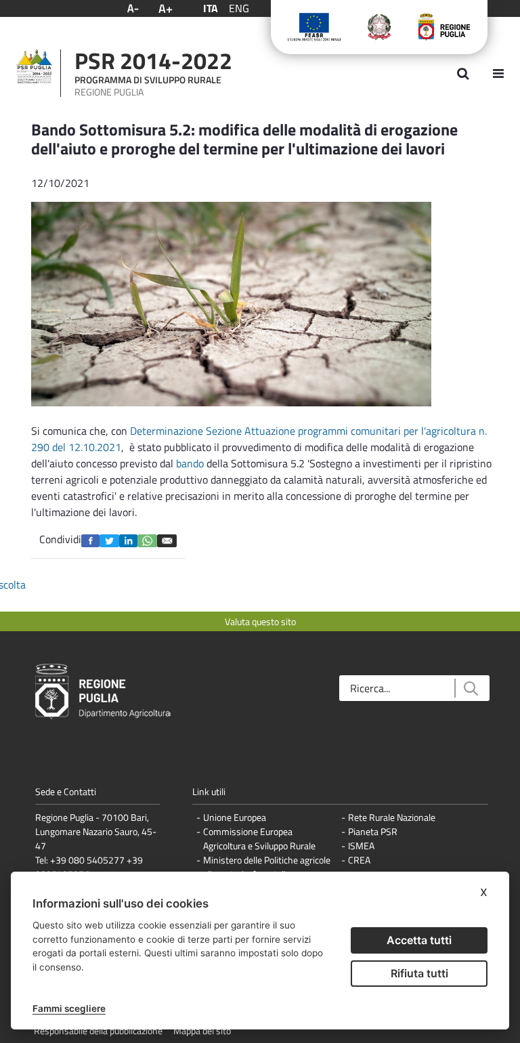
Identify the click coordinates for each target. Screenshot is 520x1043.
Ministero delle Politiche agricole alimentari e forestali (266, 867)
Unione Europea (234, 817)
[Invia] (470, 688)
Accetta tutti (419, 940)
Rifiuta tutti (419, 973)
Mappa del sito (202, 1030)
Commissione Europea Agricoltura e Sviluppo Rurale (259, 838)
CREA (359, 860)
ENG (239, 8)
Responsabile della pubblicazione (98, 1030)
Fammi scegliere (69, 1008)
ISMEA (361, 845)
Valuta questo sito (260, 621)
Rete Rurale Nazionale (391, 817)
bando (191, 463)
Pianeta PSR (372, 831)
